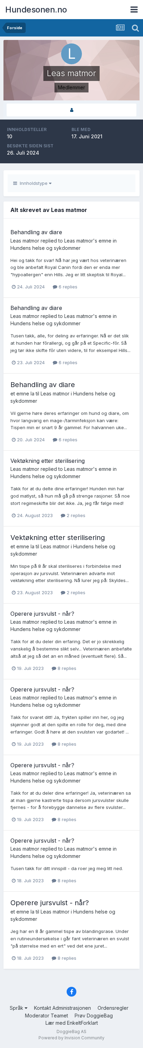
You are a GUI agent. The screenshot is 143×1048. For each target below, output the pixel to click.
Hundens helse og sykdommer (45, 248)
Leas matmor (24, 241)
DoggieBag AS (71, 1031)
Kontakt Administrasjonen (62, 1008)
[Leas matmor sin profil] (71, 110)
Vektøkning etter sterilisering (47, 460)
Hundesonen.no (36, 10)
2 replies (75, 515)
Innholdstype (33, 183)
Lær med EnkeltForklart (71, 1023)
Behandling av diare (36, 232)
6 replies (67, 286)
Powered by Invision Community (71, 1037)
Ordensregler (113, 1008)
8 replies (66, 668)
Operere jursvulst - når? (42, 613)
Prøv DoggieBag (94, 1015)
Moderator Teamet (46, 1015)
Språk (17, 1008)
